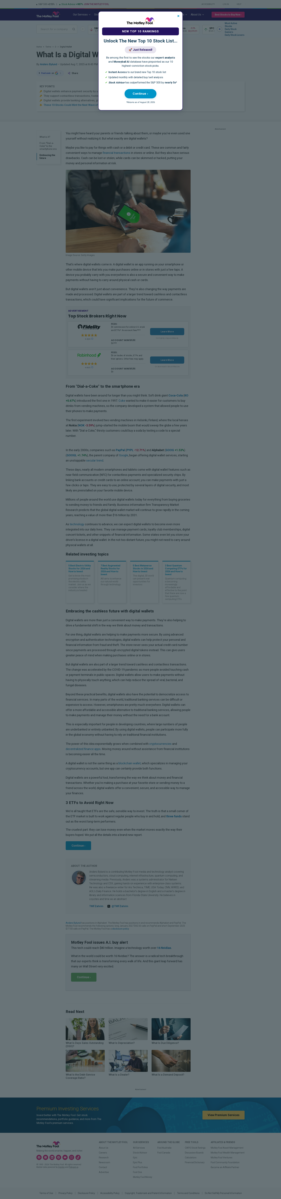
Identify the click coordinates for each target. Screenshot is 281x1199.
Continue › (140, 93)
